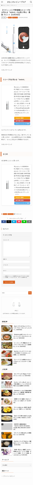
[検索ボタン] (31, 2)
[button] (3, 221)
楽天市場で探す (20, 121)
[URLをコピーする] (29, 221)
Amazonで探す (20, 118)
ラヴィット (15, 17)
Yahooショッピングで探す (23, 123)
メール (5, 265)
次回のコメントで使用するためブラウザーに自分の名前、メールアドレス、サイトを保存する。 (17, 277)
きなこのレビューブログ (16, 2)
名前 (5, 259)
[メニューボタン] (2, 2)
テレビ (9, 17)
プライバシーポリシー (9, 476)
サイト (4, 270)
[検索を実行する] (30, 292)
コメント (6, 240)
